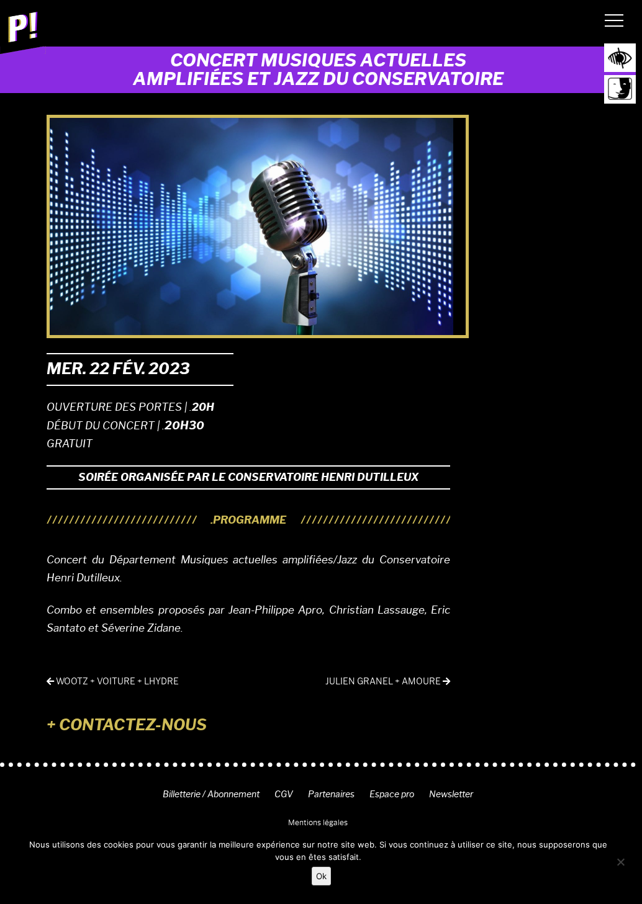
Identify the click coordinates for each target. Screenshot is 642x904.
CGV (283, 794)
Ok (321, 876)
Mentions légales (318, 822)
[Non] (620, 862)
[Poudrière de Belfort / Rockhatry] (23, 31)
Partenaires (331, 794)
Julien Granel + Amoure (384, 681)
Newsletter (451, 794)
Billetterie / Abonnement (211, 794)
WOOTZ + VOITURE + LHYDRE (116, 681)
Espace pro (391, 794)
